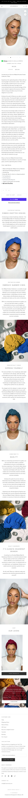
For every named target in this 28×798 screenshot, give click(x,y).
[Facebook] (2, 776)
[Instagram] (5, 776)
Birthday (4, 734)
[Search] (24, 6)
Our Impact (4, 736)
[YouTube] (11, 776)
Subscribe (14, 701)
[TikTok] (14, 776)
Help (3, 719)
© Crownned (14, 792)
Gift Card (4, 727)
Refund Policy (5, 724)
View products (14, 673)
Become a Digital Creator (8, 729)
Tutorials (4, 732)
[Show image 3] (13, 57)
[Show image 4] (14, 57)
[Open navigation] (1, 6)
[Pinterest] (8, 776)
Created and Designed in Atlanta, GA (14, 794)
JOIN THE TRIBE (8, 759)
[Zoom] (25, 11)
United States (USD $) (13, 789)
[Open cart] (26, 6)
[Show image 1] (10, 57)
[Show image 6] (17, 57)
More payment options (14, 202)
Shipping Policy (5, 722)
